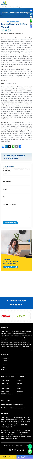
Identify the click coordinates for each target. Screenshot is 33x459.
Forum (3, 367)
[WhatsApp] (31, 20)
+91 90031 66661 (17, 404)
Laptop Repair (5, 383)
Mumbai (19, 388)
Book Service (4, 358)
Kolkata (19, 394)
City (4, 197)
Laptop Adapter (5, 388)
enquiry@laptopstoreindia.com (16, 408)
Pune (18, 386)
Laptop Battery (5, 386)
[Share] (31, 26)
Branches (4, 363)
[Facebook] (31, 10)
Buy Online (4, 360)
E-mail (5, 189)
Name (4, 173)
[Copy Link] (31, 23)
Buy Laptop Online (10, 267)
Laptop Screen (5, 391)
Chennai (19, 380)
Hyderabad (20, 391)
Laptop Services (5, 380)
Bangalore (20, 383)
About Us (3, 369)
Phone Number (7, 181)
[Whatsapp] (30, 451)
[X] (31, 17)
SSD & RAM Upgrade (7, 394)
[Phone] (30, 446)
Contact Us (4, 365)
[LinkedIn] (31, 13)
